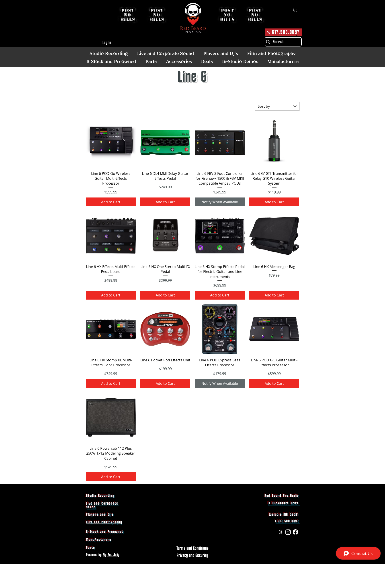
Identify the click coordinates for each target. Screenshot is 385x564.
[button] (295, 9)
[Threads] (280, 532)
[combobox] (277, 106)
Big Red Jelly (111, 555)
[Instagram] (288, 532)
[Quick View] (111, 142)
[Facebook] (295, 532)
